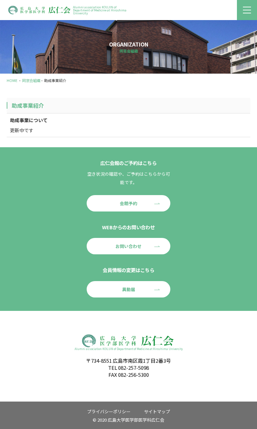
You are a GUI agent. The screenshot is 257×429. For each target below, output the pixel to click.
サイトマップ (157, 411)
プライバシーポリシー (109, 411)
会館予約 (128, 203)
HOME (12, 80)
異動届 (128, 289)
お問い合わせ (128, 246)
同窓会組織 (31, 80)
